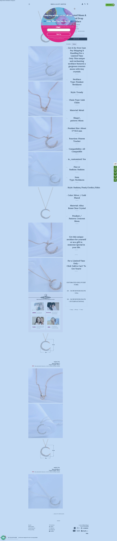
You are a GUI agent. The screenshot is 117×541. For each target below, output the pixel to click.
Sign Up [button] (58, 34)
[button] (74, 8)
